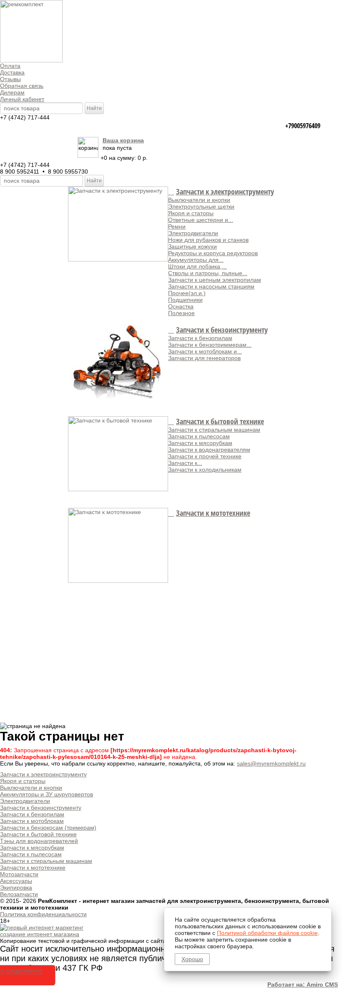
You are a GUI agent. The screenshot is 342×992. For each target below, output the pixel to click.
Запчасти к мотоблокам (32, 821)
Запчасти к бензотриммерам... (209, 344)
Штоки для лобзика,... (197, 266)
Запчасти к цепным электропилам (214, 279)
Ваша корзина (123, 140)
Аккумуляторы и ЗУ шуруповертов (46, 794)
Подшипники (185, 299)
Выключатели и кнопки (199, 199)
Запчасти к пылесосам (199, 436)
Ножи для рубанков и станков (208, 239)
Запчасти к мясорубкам (200, 443)
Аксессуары (16, 881)
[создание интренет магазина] (41, 927)
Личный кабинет (22, 99)
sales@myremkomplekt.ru (271, 763)
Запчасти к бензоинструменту (222, 330)
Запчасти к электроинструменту (225, 191)
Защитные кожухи (192, 246)
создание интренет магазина (39, 934)
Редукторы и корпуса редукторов (213, 253)
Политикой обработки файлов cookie (267, 933)
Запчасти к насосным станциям (211, 286)
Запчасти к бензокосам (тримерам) (48, 827)
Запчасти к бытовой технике (220, 421)
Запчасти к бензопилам (200, 338)
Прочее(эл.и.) (187, 293)
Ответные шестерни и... (200, 219)
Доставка (12, 72)
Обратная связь (21, 85)
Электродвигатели (193, 233)
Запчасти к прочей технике (204, 456)
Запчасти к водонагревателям (209, 449)
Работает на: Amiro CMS (302, 984)
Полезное (181, 313)
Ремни (177, 226)
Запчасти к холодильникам (204, 469)
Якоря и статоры (191, 213)
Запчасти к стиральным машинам (214, 429)
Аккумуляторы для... (196, 259)
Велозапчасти (19, 894)
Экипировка (16, 887)
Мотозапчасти (19, 874)
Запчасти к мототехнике (213, 513)
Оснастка (181, 306)
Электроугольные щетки (201, 206)
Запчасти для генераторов (204, 358)
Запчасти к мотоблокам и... (205, 351)
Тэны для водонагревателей (39, 841)
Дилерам (12, 92)
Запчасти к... (185, 463)
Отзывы (10, 79)
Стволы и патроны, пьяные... (207, 273)
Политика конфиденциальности (43, 914)
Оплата (10, 65)
